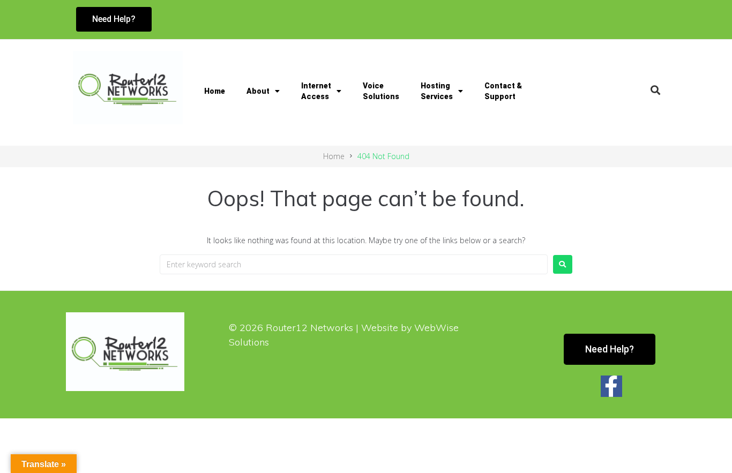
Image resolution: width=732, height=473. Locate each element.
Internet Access (316, 91)
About (258, 91)
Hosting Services (437, 91)
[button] (373, 19)
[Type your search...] (656, 90)
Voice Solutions (381, 91)
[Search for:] (354, 264)
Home (214, 91)
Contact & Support (503, 91)
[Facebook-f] (611, 386)
